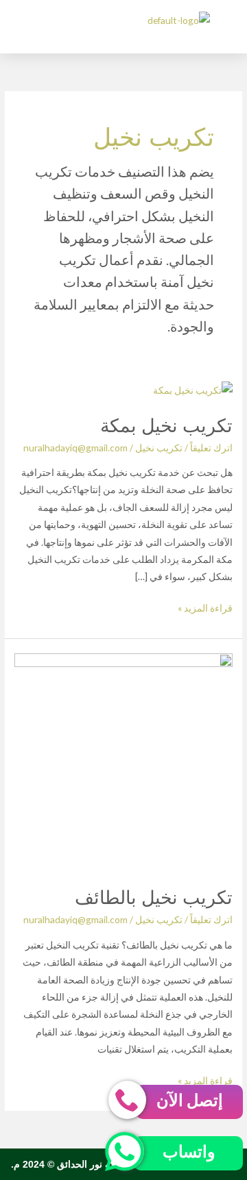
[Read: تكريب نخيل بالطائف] (123, 760)
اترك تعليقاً (211, 447)
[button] (69, 20)
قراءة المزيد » (205, 606)
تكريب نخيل (159, 447)
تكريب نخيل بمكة (166, 424)
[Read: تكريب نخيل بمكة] (193, 388)
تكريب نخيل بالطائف (154, 896)
